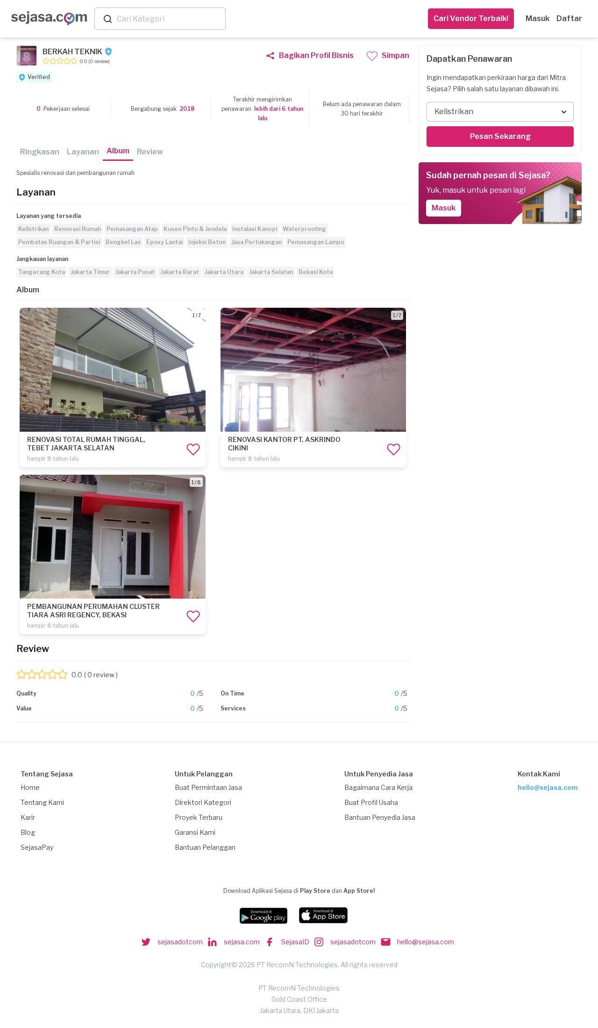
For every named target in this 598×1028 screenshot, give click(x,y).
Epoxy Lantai (164, 242)
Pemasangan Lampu (315, 242)
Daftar (569, 18)
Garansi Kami (195, 832)
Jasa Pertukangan (256, 242)
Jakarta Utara (224, 271)
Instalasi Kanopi (254, 228)
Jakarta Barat (179, 271)
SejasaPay (37, 847)
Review (150, 151)
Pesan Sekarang (500, 136)
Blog (28, 832)
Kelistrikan (33, 228)
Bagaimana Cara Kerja (378, 787)
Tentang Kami (42, 802)
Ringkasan (39, 151)
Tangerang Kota (41, 271)
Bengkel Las (123, 242)
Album (118, 150)
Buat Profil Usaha (371, 802)
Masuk (537, 18)
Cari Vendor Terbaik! (471, 18)
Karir (28, 817)
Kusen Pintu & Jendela (195, 228)
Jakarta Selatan (271, 271)
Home (30, 787)
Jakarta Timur (90, 271)
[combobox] (169, 18)
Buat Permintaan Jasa (208, 787)
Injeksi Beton (207, 242)
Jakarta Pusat (135, 271)
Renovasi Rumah (77, 228)
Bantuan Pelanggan (205, 847)
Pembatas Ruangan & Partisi (59, 242)
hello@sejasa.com (548, 787)
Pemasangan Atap (132, 228)
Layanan (83, 151)
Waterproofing (304, 228)
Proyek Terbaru (198, 817)
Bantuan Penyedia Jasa (379, 817)
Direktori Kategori (203, 802)
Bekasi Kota (316, 271)
